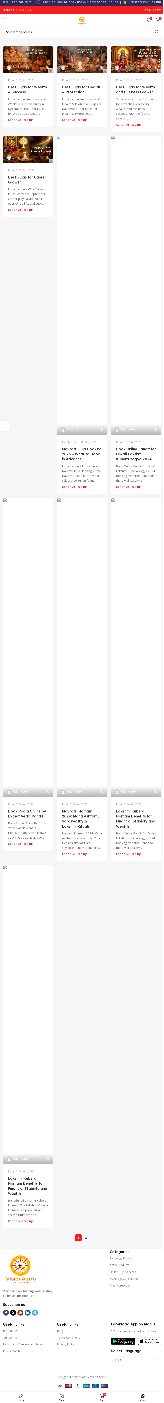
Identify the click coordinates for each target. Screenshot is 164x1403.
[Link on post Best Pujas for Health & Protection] (82, 59)
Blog (60, 1331)
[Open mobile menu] (5, 20)
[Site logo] (82, 20)
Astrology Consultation (124, 1279)
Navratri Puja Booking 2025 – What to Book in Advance (82, 454)
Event (65, 442)
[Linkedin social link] (28, 1313)
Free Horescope (120, 1285)
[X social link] (13, 1313)
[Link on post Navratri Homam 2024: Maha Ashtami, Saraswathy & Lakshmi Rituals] (82, 647)
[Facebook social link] (6, 1313)
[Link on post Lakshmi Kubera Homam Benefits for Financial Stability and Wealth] (136, 647)
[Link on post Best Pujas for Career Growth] (28, 149)
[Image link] (21, 1267)
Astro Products (119, 1265)
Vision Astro (128, 429)
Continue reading (20, 120)
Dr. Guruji (18, 67)
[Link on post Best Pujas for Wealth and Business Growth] (136, 59)
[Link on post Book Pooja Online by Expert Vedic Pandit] (28, 647)
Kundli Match (11, 1351)
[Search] (157, 32)
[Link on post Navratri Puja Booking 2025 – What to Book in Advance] (82, 285)
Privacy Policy (66, 1344)
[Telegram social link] (35, 1313)
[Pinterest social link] (20, 1313)
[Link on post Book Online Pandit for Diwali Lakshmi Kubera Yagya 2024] (136, 285)
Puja (11, 80)
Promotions (10, 1331)
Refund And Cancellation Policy (23, 1344)
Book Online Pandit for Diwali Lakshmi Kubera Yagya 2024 (136, 454)
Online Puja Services (123, 1272)
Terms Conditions (68, 1337)
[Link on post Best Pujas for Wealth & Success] (28, 59)
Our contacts (11, 1337)
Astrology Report (121, 1258)
